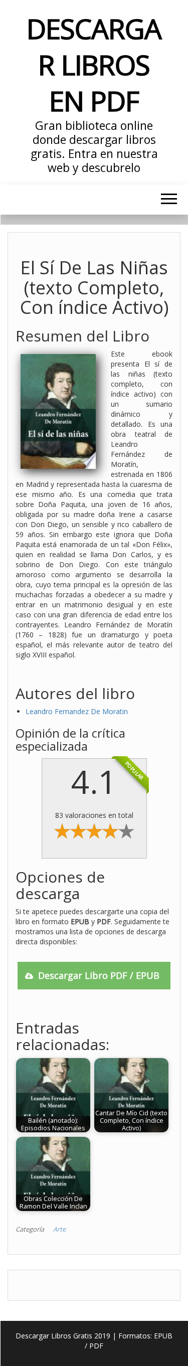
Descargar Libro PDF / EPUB (98, 975)
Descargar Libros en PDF (94, 64)
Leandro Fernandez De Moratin (77, 711)
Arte (59, 1229)
